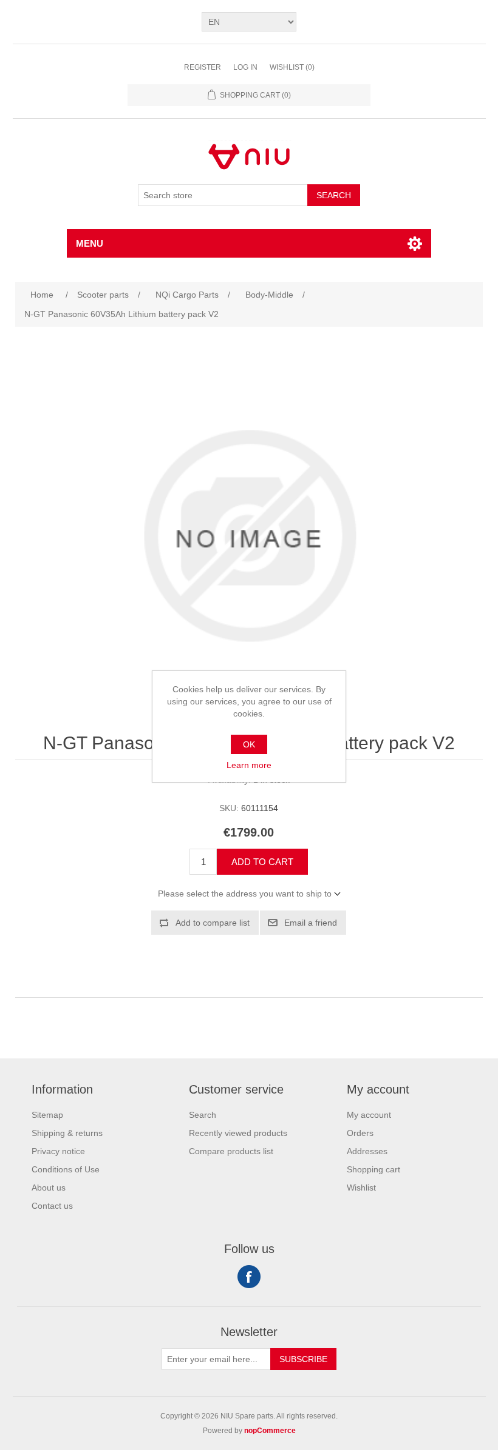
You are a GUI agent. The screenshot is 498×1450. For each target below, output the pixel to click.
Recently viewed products (238, 1133)
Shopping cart (373, 1169)
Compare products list (231, 1151)
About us (49, 1187)
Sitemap (47, 1115)
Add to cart (262, 862)
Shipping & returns (67, 1133)
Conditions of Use (66, 1169)
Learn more (249, 765)
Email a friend (310, 922)
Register (202, 67)
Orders (360, 1133)
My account (369, 1115)
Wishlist (361, 1187)
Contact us (52, 1206)
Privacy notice (58, 1151)
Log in (245, 67)
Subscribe (303, 1359)
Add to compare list (213, 922)
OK (249, 744)
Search (333, 195)
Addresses (367, 1151)
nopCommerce (270, 1430)
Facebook (249, 1276)
